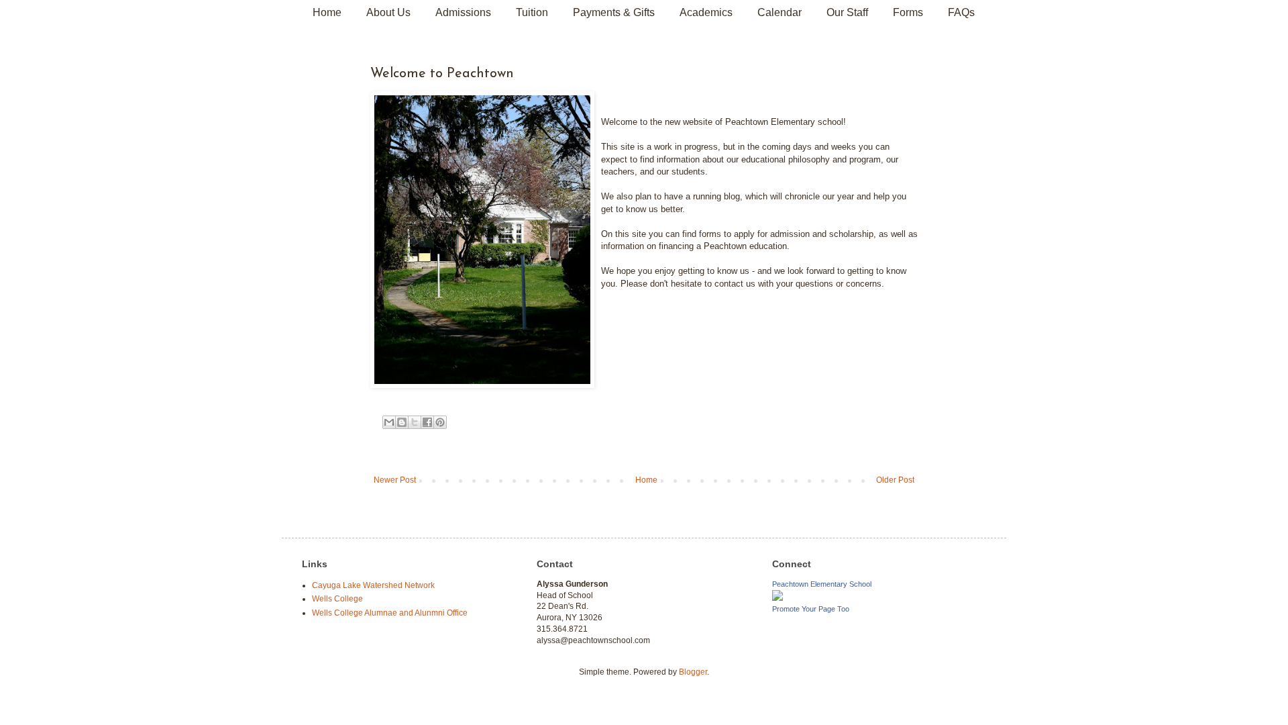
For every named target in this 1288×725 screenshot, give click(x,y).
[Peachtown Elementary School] (777, 598)
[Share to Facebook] (427, 422)
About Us (388, 12)
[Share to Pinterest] (440, 422)
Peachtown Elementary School (821, 584)
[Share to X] (414, 422)
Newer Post (395, 480)
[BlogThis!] (402, 422)
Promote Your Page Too (810, 609)
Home (327, 12)
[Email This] (389, 422)
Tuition (532, 12)
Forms (908, 12)
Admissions (463, 12)
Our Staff (847, 12)
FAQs (961, 12)
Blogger (693, 672)
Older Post (895, 480)
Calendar (779, 12)
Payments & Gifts (614, 12)
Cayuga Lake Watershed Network (373, 585)
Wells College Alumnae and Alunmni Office (390, 613)
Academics (706, 12)
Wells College (337, 598)
